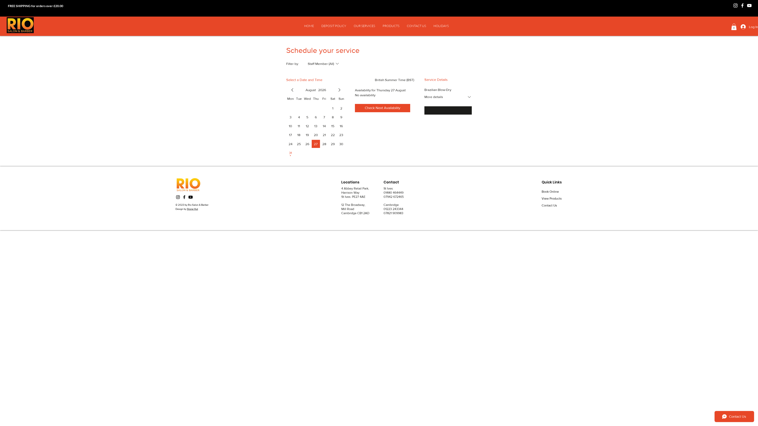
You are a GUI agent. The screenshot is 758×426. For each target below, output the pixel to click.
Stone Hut (192, 208)
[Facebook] (742, 5)
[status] (394, 79)
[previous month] (292, 90)
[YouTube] (749, 5)
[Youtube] (190, 197)
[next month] (339, 90)
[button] (364, 26)
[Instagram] (735, 5)
